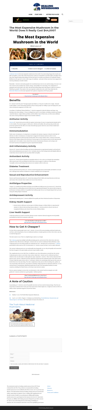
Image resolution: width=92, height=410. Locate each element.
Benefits (15, 69)
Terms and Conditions (52, 392)
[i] (18, 89)
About (48, 386)
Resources (50, 390)
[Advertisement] (35, 378)
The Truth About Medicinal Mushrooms (21, 305)
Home (30, 14)
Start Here (38, 14)
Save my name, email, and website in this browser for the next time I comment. (30, 364)
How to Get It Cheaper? (36, 69)
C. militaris (57, 243)
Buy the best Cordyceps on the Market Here (36, 96)
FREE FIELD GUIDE (52, 14)
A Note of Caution (51, 69)
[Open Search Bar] (62, 14)
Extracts (11, 122)
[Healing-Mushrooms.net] (46, 6)
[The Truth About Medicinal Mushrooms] (22, 320)
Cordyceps (14, 240)
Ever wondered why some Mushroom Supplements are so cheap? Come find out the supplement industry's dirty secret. (21, 324)
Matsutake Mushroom (14, 90)
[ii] (39, 115)
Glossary (49, 388)
